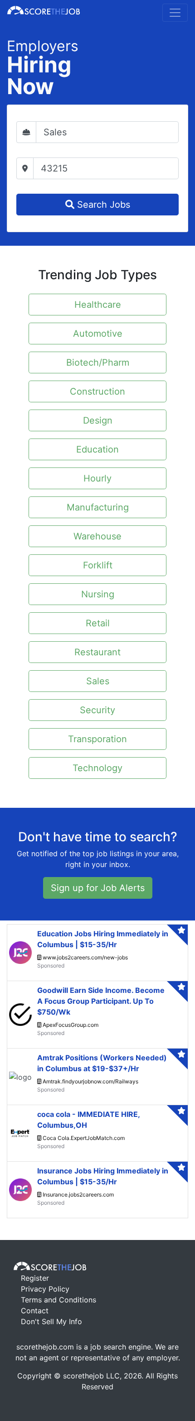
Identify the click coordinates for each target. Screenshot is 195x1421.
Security (97, 710)
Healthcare (97, 304)
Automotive (97, 333)
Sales (97, 681)
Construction (97, 391)
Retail (98, 623)
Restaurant (97, 652)
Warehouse (97, 536)
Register (35, 1278)
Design (97, 420)
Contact (35, 1310)
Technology (97, 768)
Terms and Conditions (58, 1299)
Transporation (97, 739)
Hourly (97, 478)
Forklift (97, 565)
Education (97, 449)
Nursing (97, 594)
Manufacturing (98, 507)
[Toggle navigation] (175, 13)
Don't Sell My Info (51, 1321)
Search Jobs (102, 204)
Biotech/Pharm (97, 362)
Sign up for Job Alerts (98, 887)
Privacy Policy (45, 1288)
